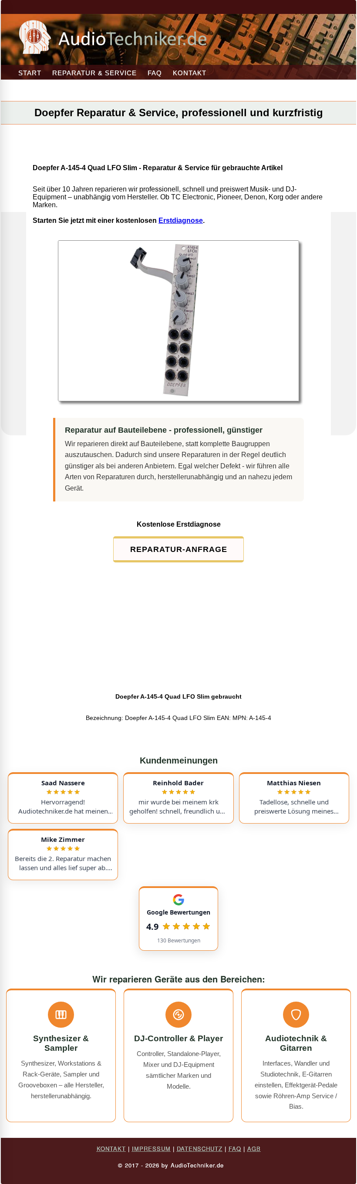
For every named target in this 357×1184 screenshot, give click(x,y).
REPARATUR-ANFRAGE (178, 549)
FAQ (155, 73)
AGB (254, 1148)
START (29, 73)
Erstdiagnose (180, 220)
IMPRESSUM (151, 1148)
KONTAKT (189, 73)
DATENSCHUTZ (199, 1148)
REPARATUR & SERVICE (94, 73)
